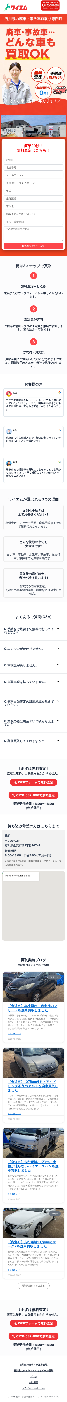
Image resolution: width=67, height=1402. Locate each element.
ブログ (33, 1376)
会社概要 (33, 1382)
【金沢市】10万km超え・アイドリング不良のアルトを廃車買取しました (33, 1086)
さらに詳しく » (14, 1033)
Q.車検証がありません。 (21, 665)
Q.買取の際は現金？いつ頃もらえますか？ (29, 722)
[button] (33, 630)
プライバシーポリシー (33, 1388)
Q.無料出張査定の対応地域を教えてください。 (29, 703)
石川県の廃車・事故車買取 (33, 1364)
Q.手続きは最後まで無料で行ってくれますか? (29, 630)
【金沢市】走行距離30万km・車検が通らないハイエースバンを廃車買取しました (33, 1166)
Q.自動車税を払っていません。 (26, 682)
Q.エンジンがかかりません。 (24, 649)
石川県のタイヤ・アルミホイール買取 (33, 1370)
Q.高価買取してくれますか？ (24, 741)
